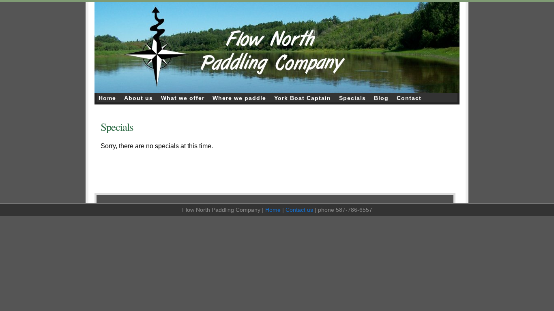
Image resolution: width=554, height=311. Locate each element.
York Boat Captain (302, 98)
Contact (409, 98)
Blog (381, 98)
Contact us (299, 210)
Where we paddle (239, 98)
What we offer (182, 98)
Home (107, 98)
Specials (352, 98)
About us (138, 98)
